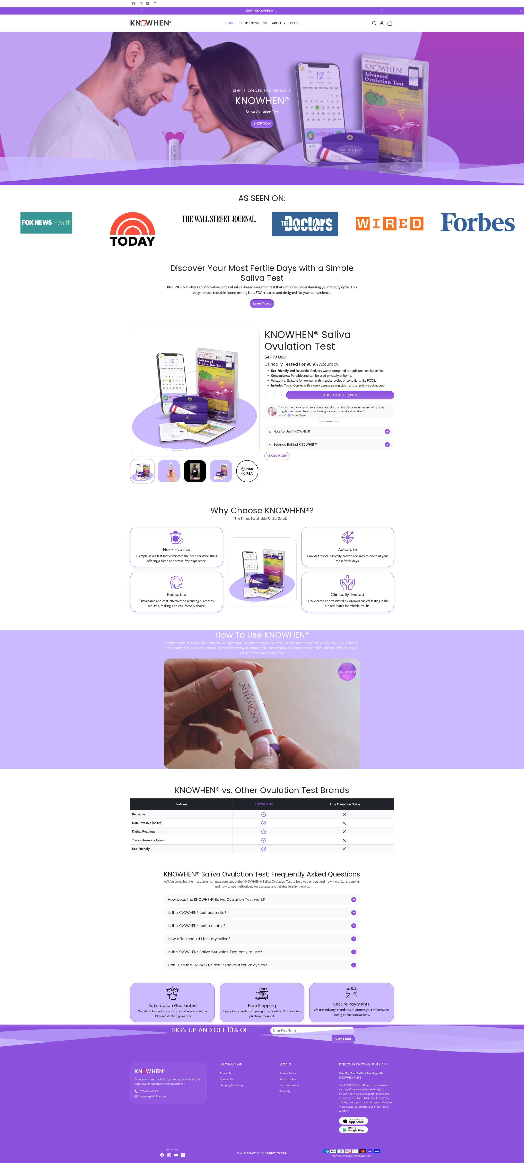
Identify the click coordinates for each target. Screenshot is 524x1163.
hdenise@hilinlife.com (152, 1096)
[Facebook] (133, 3)
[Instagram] (140, 3)
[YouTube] (147, 3)
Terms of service (289, 1085)
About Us (225, 1073)
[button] (374, 23)
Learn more (277, 459)
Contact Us (226, 1079)
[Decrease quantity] (268, 395)
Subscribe (343, 1039)
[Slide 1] (322, 425)
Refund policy (287, 1079)
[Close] (520, 10)
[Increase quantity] (281, 395)
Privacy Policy (287, 1073)
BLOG (294, 23)
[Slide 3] (336, 425)
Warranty (284, 1091)
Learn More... (262, 303)
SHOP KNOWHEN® (253, 23)
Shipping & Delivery (231, 1085)
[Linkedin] (154, 3)
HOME (230, 23)
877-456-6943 (148, 1091)
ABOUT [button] (277, 23)
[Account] (382, 23)
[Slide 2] (329, 425)
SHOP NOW (262, 123)
